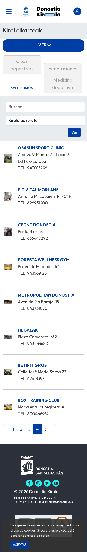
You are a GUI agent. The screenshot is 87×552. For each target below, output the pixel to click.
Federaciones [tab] (62, 68)
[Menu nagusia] (8, 11)
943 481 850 (27, 502)
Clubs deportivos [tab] (21, 64)
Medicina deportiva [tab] (62, 83)
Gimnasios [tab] (22, 87)
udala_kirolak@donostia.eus (55, 502)
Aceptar (20, 544)
